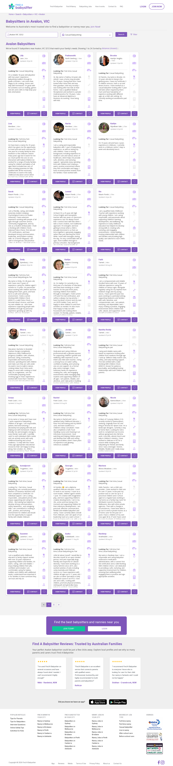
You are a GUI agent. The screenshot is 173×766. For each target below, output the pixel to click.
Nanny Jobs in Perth (99, 738)
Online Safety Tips (17, 728)
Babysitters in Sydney (70, 722)
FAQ (121, 6)
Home (11, 14)
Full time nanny (125, 721)
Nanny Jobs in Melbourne (97, 728)
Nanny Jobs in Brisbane (97, 733)
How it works (100, 6)
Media (70, 763)
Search (18, 14)
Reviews (61, 763)
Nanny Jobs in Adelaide (97, 747)
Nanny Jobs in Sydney (97, 722)
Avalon (42, 14)
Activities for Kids (17, 731)
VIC (35, 14)
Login (143, 6)
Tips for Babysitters (17, 722)
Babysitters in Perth (72, 738)
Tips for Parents (16, 718)
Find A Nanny (71, 6)
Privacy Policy (95, 763)
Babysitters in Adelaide (70, 747)
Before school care (126, 736)
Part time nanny (125, 724)
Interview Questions (17, 725)
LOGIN (104, 629)
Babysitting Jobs (85, 6)
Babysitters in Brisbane (70, 733)
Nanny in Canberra (44, 733)
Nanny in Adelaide (44, 736)
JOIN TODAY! (68, 629)
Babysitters (28, 14)
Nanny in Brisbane (44, 727)
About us (106, 763)
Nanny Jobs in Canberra (97, 742)
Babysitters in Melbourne (70, 728)
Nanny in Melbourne (45, 724)
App (53, 763)
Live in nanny (124, 730)
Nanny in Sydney (43, 721)
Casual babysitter (126, 727)
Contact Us (112, 6)
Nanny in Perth (42, 730)
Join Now (157, 6)
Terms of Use (81, 763)
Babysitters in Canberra (70, 742)
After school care (126, 733)
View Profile (15, 113)
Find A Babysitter (56, 6)
